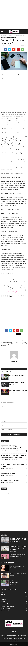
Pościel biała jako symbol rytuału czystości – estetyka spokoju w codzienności (18, 548)
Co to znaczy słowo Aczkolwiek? (10, 480)
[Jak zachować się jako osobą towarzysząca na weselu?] (5, 392)
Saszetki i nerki (4, 604)
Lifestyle (3, 594)
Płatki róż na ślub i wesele (7, 606)
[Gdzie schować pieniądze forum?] (5, 384)
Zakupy (2, 37)
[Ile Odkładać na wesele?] (5, 377)
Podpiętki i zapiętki (5, 608)
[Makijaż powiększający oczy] (5, 568)
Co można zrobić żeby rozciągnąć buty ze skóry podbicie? (7, 344)
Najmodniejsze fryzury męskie (18, 573)
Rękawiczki (3, 599)
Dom (2, 592)
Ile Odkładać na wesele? (16, 375)
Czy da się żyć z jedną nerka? (9, 473)
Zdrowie (3, 601)
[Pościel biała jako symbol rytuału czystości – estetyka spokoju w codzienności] (5, 548)
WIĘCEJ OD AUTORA (7, 371)
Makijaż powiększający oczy (17, 566)
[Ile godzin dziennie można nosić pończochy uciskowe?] (5, 556)
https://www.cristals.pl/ (11, 291)
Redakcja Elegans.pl (5, 450)
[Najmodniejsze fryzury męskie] (5, 575)
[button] (26, 31)
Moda (2, 597)
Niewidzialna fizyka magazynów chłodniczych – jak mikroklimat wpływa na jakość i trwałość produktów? (13, 447)
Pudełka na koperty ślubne (10, 37)
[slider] (5, 296)
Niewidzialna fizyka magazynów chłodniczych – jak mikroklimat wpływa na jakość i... (18, 540)
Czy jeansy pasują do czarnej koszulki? (21, 343)
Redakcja (5, 45)
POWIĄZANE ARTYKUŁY (8, 369)
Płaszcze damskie (5, 610)
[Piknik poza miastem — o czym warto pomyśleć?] (5, 583)
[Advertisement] (14, 15)
